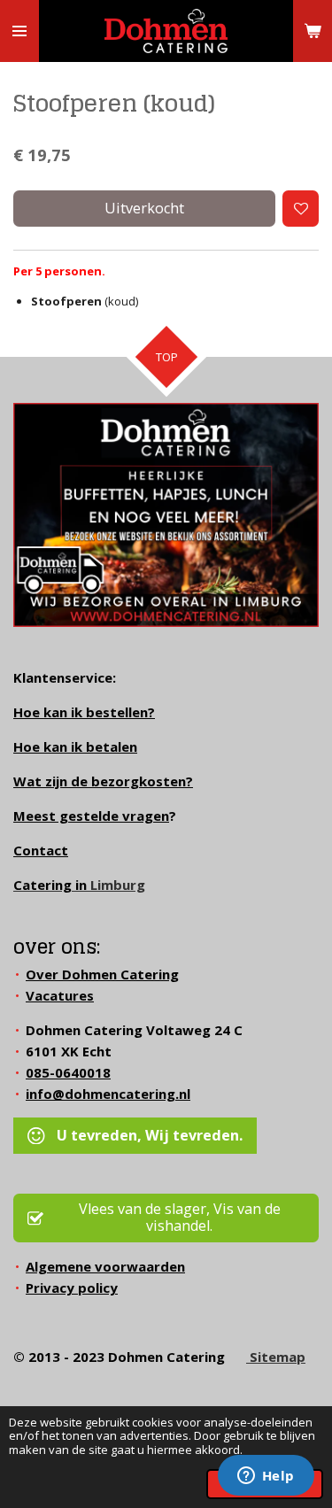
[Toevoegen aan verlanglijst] (300, 208)
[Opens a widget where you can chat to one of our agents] (265, 1477)
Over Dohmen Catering (102, 974)
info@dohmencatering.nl (108, 1093)
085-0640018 (68, 1072)
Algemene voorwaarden (105, 1266)
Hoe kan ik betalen (75, 746)
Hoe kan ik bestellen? (84, 712)
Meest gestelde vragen (91, 815)
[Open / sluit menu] (19, 31)
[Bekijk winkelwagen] (312, 31)
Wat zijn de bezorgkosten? (103, 781)
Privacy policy (72, 1287)
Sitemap (275, 1356)
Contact (40, 850)
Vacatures (60, 995)
